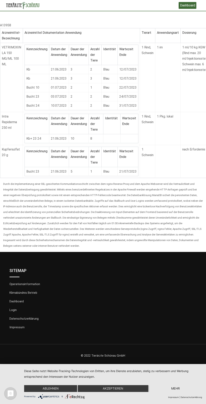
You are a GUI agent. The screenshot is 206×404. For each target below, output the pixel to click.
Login (13, 310)
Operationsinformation (24, 284)
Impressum (17, 327)
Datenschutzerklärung (24, 318)
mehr (175, 388)
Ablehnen (51, 388)
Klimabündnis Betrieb (23, 293)
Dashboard (187, 5)
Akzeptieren (113, 388)
